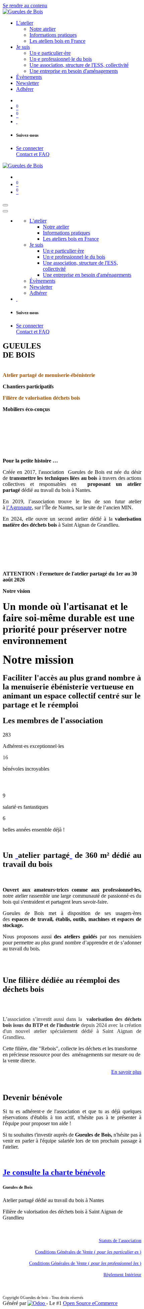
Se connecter (29, 148)
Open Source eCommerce (90, 1303)
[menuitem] (24, 23)
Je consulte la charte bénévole (54, 1172)
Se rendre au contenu (25, 5)
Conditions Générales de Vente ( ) (88, 1252)
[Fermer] (5, 211)
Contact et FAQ (33, 154)
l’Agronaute (19, 507)
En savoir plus (126, 1072)
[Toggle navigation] (5, 205)
